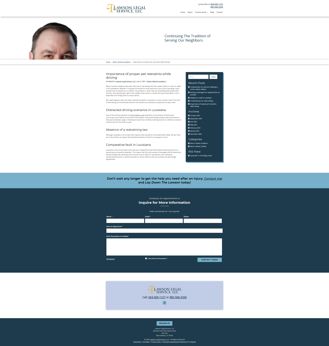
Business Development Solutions (175, 342)
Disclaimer (110, 259)
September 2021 (196, 119)
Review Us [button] (164, 323)
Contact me (213, 178)
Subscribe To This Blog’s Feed (201, 156)
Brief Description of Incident (117, 236)
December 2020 (196, 134)
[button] (327, 333)
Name (109, 217)
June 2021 (193, 122)
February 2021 (195, 128)
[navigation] (164, 62)
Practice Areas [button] (200, 12)
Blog (212, 12)
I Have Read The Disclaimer (157, 258)
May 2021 (193, 125)
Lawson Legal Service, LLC (126, 81)
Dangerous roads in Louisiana (200, 98)
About (190, 12)
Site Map (146, 342)
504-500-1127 (217, 4)
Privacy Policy (156, 342)
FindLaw (193, 342)
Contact (220, 12)
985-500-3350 (217, 7)
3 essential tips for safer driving (201, 101)
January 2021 (194, 131)
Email (148, 217)
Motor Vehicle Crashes (198, 146)
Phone (186, 217)
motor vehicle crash (137, 115)
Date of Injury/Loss (114, 226)
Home (182, 12)
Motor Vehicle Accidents (156, 81)
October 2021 (195, 115)
